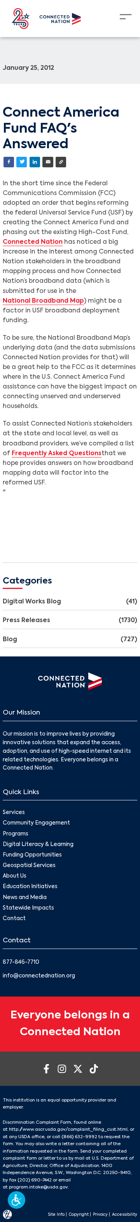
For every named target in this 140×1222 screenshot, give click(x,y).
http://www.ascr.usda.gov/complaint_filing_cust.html (68, 1129)
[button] (16, 1200)
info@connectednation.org (39, 976)
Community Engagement (36, 823)
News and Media (25, 897)
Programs (15, 834)
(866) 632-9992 (79, 1137)
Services (14, 812)
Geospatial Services (29, 865)
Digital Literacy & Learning (38, 844)
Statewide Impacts (28, 908)
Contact (14, 918)
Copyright (79, 1215)
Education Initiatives (30, 886)
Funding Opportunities (32, 855)
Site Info (56, 1215)
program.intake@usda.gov (38, 1187)
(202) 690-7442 (35, 1180)
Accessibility (124, 1215)
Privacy (100, 1215)
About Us (14, 876)
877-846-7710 (21, 962)
